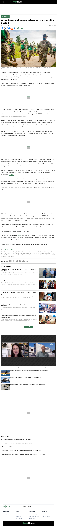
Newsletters (19, 515)
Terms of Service (6, 515)
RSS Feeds (18, 516)
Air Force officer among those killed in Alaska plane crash (16, 443)
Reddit (20, 235)
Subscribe (18, 513)
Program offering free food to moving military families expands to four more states (19, 304)
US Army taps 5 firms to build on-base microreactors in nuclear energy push (21, 450)
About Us (44, 513)
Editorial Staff (32, 518)
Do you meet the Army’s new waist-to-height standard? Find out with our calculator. (23, 454)
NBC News (11, 174)
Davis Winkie (6, 25)
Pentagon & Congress (46, 1)
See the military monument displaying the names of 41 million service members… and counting (23, 367)
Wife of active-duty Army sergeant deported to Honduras (16, 439)
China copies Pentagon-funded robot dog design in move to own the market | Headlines (27, 384)
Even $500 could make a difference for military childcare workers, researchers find (18, 316)
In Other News (5, 266)
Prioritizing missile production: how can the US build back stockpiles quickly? (25, 377)
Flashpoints (37, 1)
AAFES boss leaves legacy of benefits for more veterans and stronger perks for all (19, 269)
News (24, 1)
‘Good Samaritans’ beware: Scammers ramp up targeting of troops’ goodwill (18, 293)
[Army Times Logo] (17, 2)
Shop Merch (19, 518)
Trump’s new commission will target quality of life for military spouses (19, 281)
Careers (44, 515)
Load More (28, 327)
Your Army (5, 16)
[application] (28, 350)
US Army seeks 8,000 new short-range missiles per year (16, 447)
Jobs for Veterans (46, 516)
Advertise (31, 513)
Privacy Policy (6, 513)
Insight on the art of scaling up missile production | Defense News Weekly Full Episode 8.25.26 (29, 370)
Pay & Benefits (30, 1)
